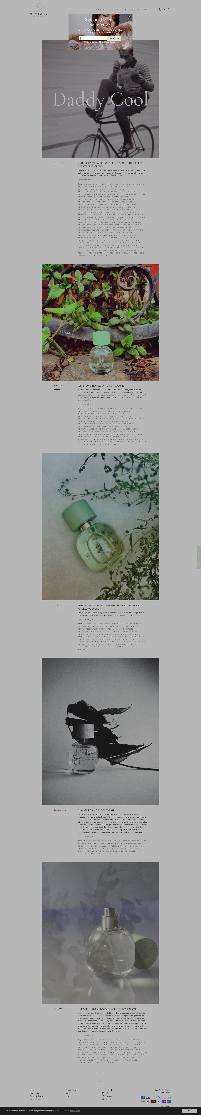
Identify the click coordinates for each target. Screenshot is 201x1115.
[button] (129, 16)
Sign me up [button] (114, 38)
